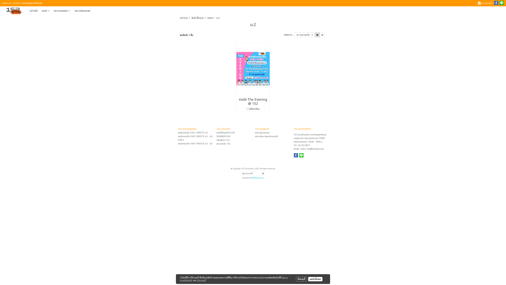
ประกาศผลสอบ (61, 11)
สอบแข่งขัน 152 (223, 143)
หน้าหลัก (34, 11)
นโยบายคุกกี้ (201, 280)
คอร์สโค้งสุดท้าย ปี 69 (225, 132)
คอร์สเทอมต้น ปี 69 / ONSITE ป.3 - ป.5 (195, 143)
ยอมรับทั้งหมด (315, 279)
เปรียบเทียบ (254, 109)
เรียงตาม (289, 35)
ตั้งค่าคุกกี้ (301, 279)
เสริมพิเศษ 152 (223, 140)
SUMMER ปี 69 (223, 136)
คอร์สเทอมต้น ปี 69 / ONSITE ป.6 (193, 132)
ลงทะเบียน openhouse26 (266, 136)
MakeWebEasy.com (257, 178)
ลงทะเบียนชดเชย (82, 11)
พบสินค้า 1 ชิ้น (186, 35)
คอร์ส (45, 11)
